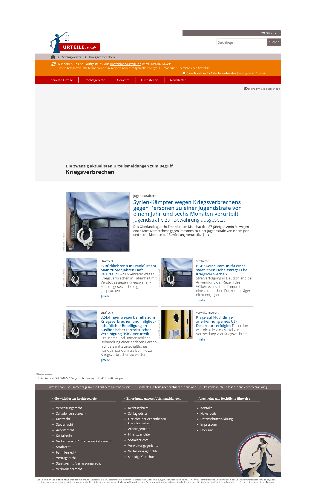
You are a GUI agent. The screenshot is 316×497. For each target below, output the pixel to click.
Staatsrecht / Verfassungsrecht (78, 463)
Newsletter (178, 80)
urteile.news (62, 479)
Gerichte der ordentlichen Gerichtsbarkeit (147, 421)
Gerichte (123, 80)
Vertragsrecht (66, 458)
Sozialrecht (64, 435)
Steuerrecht (64, 424)
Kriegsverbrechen (102, 57)
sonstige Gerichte (141, 456)
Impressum (208, 424)
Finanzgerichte (139, 434)
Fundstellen (149, 80)
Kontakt (206, 408)
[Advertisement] (161, 129)
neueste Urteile (62, 80)
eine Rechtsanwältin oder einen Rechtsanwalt (136, 482)
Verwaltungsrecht (69, 408)
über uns (206, 430)
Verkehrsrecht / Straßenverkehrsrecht (84, 441)
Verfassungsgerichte (143, 451)
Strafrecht (63, 447)
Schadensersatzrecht (71, 413)
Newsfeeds (208, 413)
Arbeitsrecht (65, 430)
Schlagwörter (71, 57)
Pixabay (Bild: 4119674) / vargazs (104, 378)
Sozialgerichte (138, 440)
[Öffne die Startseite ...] (89, 43)
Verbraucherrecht (69, 469)
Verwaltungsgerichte (143, 445)
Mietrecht (63, 419)
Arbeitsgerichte (139, 428)
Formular (270, 482)
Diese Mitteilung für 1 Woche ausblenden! (226, 73)
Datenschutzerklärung (216, 419)
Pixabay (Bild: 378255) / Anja (61, 378)
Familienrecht (66, 452)
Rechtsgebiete (95, 80)
